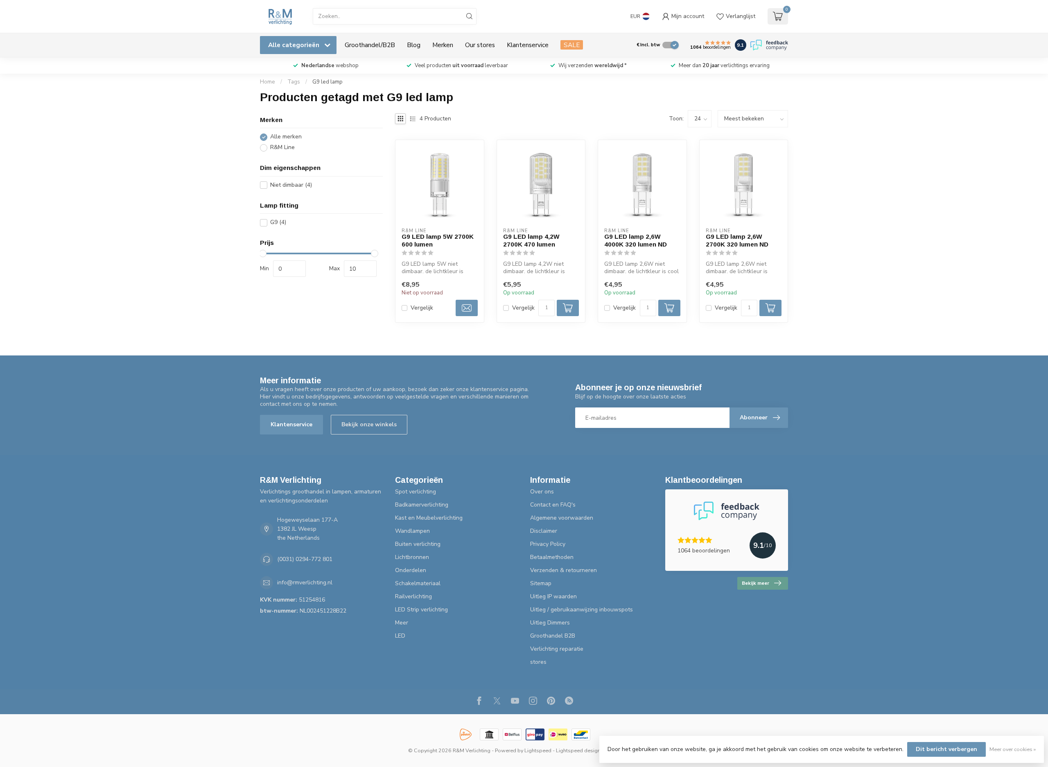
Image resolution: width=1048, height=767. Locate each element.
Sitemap (540, 583)
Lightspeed (537, 750)
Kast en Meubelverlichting (429, 518)
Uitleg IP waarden (553, 596)
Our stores (480, 45)
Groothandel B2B (552, 636)
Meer (401, 623)
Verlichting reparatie (556, 649)
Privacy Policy (547, 544)
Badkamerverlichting (421, 505)
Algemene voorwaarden (561, 518)
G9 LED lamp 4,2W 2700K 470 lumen (531, 240)
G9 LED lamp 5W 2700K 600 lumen (438, 240)
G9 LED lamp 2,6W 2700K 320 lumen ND (737, 240)
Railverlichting (413, 596)
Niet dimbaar (291, 185)
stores (538, 662)
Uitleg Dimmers (550, 623)
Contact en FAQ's (553, 505)
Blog (413, 45)
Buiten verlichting (417, 544)
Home (267, 82)
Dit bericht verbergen (946, 749)
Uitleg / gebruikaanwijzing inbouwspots (581, 609)
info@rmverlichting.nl (304, 582)
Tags (293, 82)
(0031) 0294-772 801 (304, 559)
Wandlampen (412, 531)
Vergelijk (422, 308)
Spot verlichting (415, 491)
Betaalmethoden (552, 557)
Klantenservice (528, 45)
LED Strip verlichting (421, 609)
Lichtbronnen (412, 557)
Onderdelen (410, 570)
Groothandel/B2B (370, 45)
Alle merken (286, 137)
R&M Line (282, 148)
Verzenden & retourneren (563, 570)
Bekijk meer (755, 583)
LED (400, 636)
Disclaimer (543, 531)
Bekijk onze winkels (369, 424)
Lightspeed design (578, 750)
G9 (278, 222)
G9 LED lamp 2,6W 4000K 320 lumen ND (635, 240)
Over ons (542, 491)
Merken (442, 45)
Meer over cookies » (1012, 749)
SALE (572, 45)
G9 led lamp (327, 82)
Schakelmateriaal (417, 583)
